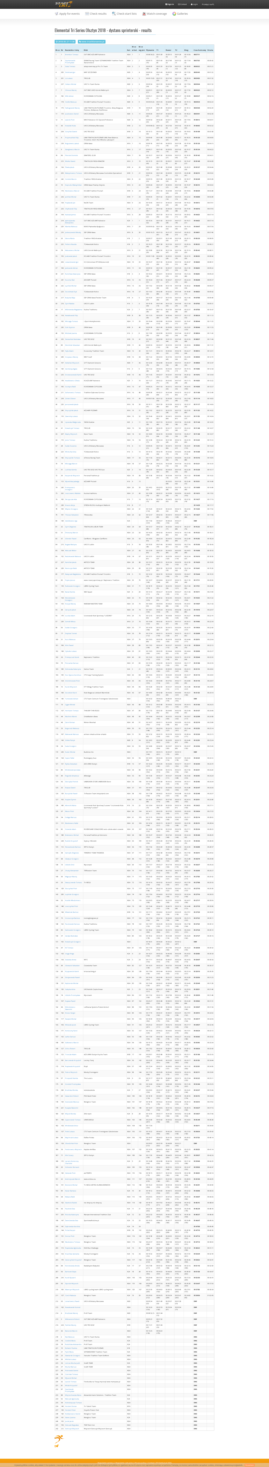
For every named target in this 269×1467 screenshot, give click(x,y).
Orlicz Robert (70, 1048)
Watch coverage (157, 14)
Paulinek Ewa (70, 1209)
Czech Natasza (70, 1295)
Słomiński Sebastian (72, 345)
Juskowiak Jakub (71, 256)
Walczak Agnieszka (72, 1399)
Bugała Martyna (71, 544)
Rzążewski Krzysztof (72, 1066)
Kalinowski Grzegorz (73, 930)
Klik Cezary (69, 1155)
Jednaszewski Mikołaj (73, 232)
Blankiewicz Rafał (71, 823)
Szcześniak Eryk (71, 292)
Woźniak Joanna (71, 333)
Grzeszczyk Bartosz (72, 918)
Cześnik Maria (70, 1341)
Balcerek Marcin (71, 1331)
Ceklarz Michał (70, 84)
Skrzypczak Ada (71, 499)
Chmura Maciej (70, 90)
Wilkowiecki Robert (72, 1319)
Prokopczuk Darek (72, 657)
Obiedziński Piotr (71, 1143)
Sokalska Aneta (70, 960)
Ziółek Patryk (70, 740)
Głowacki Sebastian (72, 965)
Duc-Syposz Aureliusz (73, 675)
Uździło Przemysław (72, 995)
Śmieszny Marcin (71, 533)
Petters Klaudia (70, 244)
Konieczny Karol (71, 1031)
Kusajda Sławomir (71, 1108)
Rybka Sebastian (71, 764)
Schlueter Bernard (72, 1167)
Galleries (182, 14)
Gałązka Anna (70, 989)
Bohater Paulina (71, 1348)
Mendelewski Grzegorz (70, 599)
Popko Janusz (70, 580)
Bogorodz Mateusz (72, 728)
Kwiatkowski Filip (71, 315)
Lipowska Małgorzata (73, 422)
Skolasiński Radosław (73, 339)
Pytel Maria (69, 1352)
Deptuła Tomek (71, 633)
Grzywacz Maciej (71, 357)
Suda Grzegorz (70, 746)
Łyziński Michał (70, 286)
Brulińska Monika (71, 1090)
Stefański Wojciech (72, 363)
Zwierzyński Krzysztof (73, 1260)
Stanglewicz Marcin (72, 149)
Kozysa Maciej (70, 604)
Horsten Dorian (71, 1406)
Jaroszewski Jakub (71, 404)
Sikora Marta (70, 238)
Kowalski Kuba (70, 126)
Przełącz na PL (208, 4)
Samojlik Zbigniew (72, 853)
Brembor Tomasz (71, 54)
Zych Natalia (69, 303)
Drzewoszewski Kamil (73, 375)
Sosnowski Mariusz (72, 1102)
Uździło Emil (69, 865)
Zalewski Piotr (70, 1173)
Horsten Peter (70, 1410)
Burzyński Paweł (71, 793)
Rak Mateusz (70, 1337)
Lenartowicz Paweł (72, 1301)
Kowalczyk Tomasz (72, 428)
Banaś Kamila (70, 592)
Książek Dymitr (70, 799)
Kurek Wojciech (71, 687)
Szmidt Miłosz (70, 621)
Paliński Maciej (70, 1325)
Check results (98, 14)
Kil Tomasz (69, 948)
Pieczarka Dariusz (71, 663)
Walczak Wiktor (70, 550)
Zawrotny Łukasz (71, 416)
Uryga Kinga (69, 954)
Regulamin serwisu (106, 1463)
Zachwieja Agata (71, 369)
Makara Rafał (70, 1197)
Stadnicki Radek (71, 1203)
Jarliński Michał (70, 197)
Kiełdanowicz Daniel (72, 1414)
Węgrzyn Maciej (71, 877)
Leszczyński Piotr (71, 906)
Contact (183, 4)
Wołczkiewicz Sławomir (70, 1008)
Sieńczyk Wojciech (72, 1429)
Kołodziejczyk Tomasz (73, 1403)
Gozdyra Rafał (70, 387)
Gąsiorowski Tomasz (73, 1120)
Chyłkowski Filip (71, 209)
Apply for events (69, 14)
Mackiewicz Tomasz (72, 1242)
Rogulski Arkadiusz (72, 776)
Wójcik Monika (70, 1114)
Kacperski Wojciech (72, 475)
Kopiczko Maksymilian (73, 185)
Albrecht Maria (70, 805)
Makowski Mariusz (72, 734)
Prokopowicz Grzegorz (70, 488)
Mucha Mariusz (70, 1367)
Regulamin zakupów (124, 1463)
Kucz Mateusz (70, 639)
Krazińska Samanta (72, 1254)
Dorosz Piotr (70, 1236)
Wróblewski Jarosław (72, 770)
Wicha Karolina (70, 452)
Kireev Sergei (70, 1013)
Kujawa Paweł (70, 1001)
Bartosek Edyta (70, 1272)
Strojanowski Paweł (72, 977)
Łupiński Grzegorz (72, 894)
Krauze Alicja (70, 505)
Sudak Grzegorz (71, 627)
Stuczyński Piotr (71, 888)
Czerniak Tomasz (71, 1374)
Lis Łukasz (69, 78)
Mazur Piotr (69, 811)
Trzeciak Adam (70, 1054)
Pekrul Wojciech (71, 1072)
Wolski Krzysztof (71, 1385)
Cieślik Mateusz (71, 102)
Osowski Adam (70, 829)
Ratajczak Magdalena (73, 574)
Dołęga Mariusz (70, 817)
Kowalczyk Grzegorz (73, 942)
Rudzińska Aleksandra (73, 1344)
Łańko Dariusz (70, 1037)
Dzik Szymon (70, 327)
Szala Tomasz (70, 66)
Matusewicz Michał (72, 250)
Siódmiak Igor (70, 72)
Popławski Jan (70, 203)
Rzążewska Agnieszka (73, 1248)
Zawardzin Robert (72, 1096)
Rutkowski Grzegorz (72, 586)
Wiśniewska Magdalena (73, 309)
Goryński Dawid (71, 131)
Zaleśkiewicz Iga (71, 521)
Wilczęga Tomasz (71, 321)
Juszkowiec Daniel (72, 114)
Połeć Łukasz (70, 1131)
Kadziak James (70, 215)
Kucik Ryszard (70, 1278)
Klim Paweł (69, 645)
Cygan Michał (70, 705)
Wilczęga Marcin (71, 464)
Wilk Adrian (69, 96)
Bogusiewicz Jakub (72, 143)
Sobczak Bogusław (72, 1425)
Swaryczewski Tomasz (73, 882)
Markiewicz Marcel (72, 191)
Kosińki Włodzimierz (72, 900)
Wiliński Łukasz (70, 1359)
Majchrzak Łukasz (71, 1137)
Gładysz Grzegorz (72, 859)
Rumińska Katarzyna (72, 274)
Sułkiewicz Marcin (72, 1042)
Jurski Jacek (69, 1421)
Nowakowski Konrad (72, 1307)
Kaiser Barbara (70, 1191)
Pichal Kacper (70, 1230)
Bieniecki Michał (71, 1185)
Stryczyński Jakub (71, 410)
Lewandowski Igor (72, 262)
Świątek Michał (70, 1019)
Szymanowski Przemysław (70, 61)
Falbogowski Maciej (72, 108)
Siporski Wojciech (71, 1283)
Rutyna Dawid (70, 788)
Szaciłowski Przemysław (69, 1390)
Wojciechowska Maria (73, 1395)
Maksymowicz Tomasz (73, 173)
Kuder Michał (70, 752)
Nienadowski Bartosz (73, 847)
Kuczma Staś (70, 280)
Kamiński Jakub (70, 562)
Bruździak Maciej (71, 1313)
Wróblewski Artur (71, 1126)
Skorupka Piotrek (71, 782)
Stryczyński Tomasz (72, 458)
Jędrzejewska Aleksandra (70, 222)
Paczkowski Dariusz (72, 924)
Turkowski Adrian (71, 699)
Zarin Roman (70, 722)
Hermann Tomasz (72, 711)
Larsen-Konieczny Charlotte (72, 1162)
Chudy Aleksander (72, 870)
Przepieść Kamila (71, 1078)
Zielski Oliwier (70, 398)
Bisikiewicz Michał (72, 835)
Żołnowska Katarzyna (73, 669)
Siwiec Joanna (70, 1417)
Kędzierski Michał (71, 983)
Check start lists (127, 14)
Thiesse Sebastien (72, 515)
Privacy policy (140, 1463)
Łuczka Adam (70, 616)
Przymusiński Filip (72, 137)
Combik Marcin (70, 179)
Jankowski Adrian (71, 268)
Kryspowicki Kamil (72, 971)
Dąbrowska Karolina (72, 1226)
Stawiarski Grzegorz (72, 1355)
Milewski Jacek (70, 1025)
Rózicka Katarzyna (72, 1214)
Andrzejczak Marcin (72, 1179)
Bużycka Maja (70, 298)
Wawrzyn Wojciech (72, 1289)
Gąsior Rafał (69, 758)
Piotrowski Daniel (71, 1370)
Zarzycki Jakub (70, 610)
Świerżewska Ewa (71, 1220)
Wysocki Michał (70, 1378)
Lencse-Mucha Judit (72, 1363)
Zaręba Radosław (71, 936)
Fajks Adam (69, 351)
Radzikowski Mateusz (73, 556)
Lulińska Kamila (71, 470)
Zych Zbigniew (70, 527)
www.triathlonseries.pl (92, 41)
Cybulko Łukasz (71, 651)
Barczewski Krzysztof (73, 1060)
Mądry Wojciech (71, 434)
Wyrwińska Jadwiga (72, 481)
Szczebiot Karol (71, 693)
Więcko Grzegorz (71, 509)
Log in (195, 4)
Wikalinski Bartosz (71, 912)
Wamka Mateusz (71, 226)
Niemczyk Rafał (71, 568)
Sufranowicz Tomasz (73, 392)
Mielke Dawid (70, 161)
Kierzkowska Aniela (72, 1266)
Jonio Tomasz (70, 440)
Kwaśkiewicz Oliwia (72, 381)
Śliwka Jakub (69, 167)
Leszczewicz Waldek (72, 493)
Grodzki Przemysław (73, 1084)
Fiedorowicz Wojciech (73, 1149)
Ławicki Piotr (70, 120)
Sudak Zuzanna (70, 446)
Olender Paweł (70, 539)
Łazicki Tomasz (70, 1382)
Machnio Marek (71, 716)
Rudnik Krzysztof (71, 841)
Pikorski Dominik (71, 155)
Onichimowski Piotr (72, 681)
